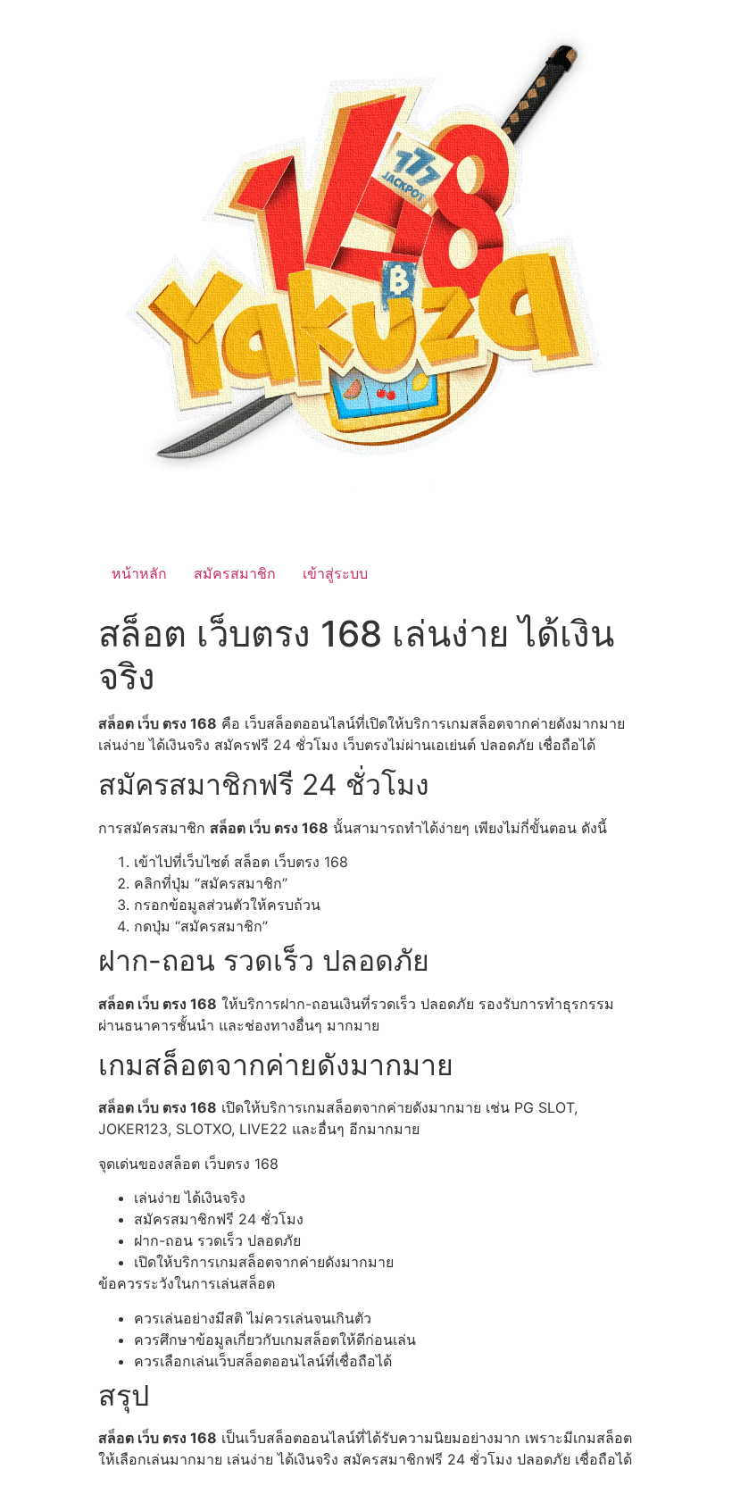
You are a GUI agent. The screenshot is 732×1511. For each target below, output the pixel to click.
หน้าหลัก (139, 573)
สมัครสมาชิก (235, 573)
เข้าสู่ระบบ (335, 573)
